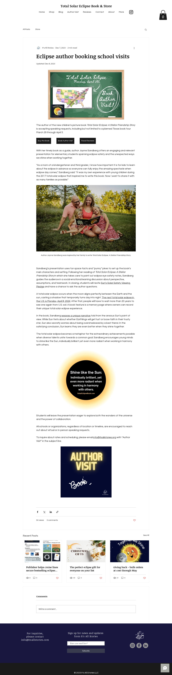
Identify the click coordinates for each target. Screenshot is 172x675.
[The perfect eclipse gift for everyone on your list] (86, 551)
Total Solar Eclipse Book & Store (86, 6)
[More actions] (134, 48)
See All (146, 535)
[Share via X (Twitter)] (44, 512)
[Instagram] (131, 12)
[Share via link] (57, 512)
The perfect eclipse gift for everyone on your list (85, 569)
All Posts (26, 29)
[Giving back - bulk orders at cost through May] (129, 551)
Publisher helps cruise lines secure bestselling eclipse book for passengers (42, 569)
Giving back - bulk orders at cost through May (128, 569)
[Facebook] (139, 645)
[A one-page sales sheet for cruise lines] (42, 551)
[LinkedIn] (145, 645)
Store (37, 29)
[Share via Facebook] (37, 512)
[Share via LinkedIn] (50, 512)
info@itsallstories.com (35, 639)
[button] (163, 15)
